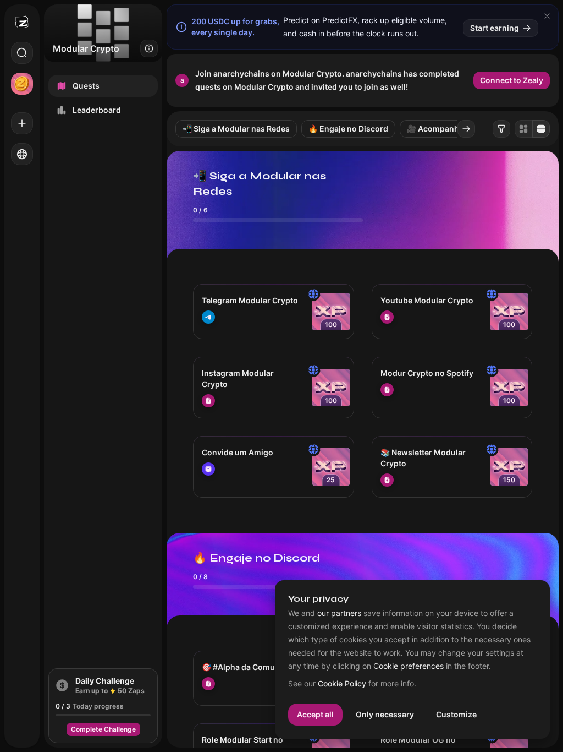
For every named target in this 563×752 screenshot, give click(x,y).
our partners (339, 613)
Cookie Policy (342, 684)
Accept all (315, 714)
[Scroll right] (466, 129)
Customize (456, 714)
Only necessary (385, 714)
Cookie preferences (408, 666)
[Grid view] (523, 129)
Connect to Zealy (511, 80)
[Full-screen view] (541, 129)
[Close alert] (547, 16)
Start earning (494, 27)
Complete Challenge (103, 729)
